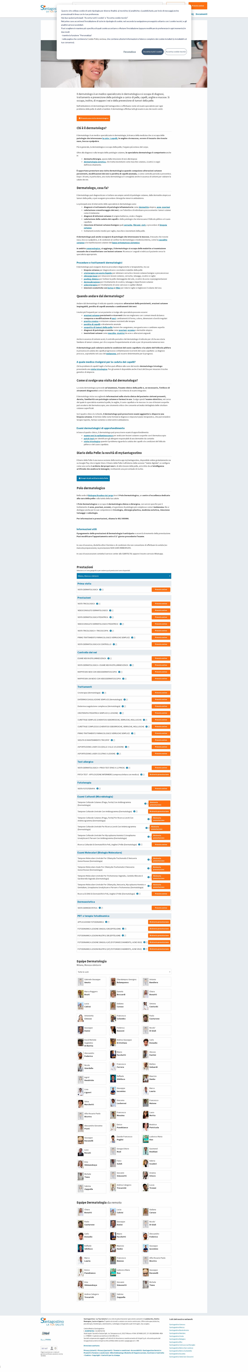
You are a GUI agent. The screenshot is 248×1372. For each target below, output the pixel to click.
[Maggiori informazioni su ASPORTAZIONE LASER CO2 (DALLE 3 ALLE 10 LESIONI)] (128, 747)
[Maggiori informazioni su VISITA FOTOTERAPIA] (100, 788)
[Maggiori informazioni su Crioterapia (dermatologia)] (105, 693)
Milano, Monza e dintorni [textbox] (88, 576)
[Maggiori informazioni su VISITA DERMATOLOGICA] (102, 589)
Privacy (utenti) (90, 1350)
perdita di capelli (92, 324)
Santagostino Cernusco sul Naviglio (182, 1345)
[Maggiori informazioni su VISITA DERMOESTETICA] (102, 908)
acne (159, 207)
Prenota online (198, 6)
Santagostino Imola (176, 1336)
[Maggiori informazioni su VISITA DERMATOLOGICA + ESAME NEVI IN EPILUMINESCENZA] (133, 665)
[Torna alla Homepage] (51, 8)
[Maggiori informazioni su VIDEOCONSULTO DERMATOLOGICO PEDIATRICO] (123, 624)
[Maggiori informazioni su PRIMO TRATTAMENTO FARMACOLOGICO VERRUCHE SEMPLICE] (134, 637)
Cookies (88, 1355)
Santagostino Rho (175, 1342)
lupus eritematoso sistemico (126, 242)
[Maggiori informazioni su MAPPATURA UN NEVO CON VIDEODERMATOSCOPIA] (125, 679)
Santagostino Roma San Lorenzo (181, 1348)
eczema (131, 330)
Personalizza (130, 51)
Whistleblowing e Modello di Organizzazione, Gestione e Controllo (137, 1353)
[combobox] (124, 576)
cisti (143, 225)
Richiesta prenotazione (159, 774)
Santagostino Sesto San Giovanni (181, 1357)
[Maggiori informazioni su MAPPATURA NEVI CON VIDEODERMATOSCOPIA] (121, 672)
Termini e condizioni (121, 1350)
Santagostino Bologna (177, 1339)
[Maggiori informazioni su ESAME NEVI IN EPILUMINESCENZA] (111, 658)
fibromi (136, 225)
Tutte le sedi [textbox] (83, 972)
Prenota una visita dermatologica (94, 118)
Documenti (201, 14)
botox (111, 288)
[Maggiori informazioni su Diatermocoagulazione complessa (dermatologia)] (125, 706)
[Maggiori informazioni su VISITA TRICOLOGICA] (99, 604)
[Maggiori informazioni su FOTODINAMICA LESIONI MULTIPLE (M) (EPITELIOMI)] (125, 935)
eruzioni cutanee (92, 315)
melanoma (111, 353)
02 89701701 (89, 1331)
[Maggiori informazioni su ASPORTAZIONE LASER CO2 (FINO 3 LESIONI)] (120, 754)
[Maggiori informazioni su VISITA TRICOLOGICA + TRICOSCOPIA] (113, 631)
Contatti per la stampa (110, 1355)
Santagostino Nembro (177, 1333)
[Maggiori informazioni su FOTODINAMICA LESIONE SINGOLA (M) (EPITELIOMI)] (125, 929)
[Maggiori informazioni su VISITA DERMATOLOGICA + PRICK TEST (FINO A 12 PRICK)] (129, 768)
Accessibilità (136, 1350)
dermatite (144, 207)
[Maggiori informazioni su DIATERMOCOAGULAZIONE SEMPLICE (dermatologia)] (127, 699)
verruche (128, 225)
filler (118, 288)
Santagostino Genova (177, 1324)
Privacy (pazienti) (105, 1350)
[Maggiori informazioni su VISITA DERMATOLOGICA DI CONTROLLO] (116, 644)
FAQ (192, 14)
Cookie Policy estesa (96, 39)
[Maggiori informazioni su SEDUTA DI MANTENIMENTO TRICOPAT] (114, 740)
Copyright (96, 1355)
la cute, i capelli (109, 138)
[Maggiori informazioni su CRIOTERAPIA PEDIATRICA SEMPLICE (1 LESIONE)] (123, 713)
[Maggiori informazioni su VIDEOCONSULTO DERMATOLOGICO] (112, 610)
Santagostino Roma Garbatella (180, 1351)
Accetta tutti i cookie (152, 51)
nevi (114, 318)
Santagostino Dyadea (177, 1354)
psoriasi (166, 207)
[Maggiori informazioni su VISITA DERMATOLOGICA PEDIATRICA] (113, 617)
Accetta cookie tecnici (176, 51)
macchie (112, 333)
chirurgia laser (91, 276)
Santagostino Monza (176, 1327)
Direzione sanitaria (91, 1346)
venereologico (93, 248)
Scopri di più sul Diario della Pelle (94, 478)
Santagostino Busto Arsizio (179, 1330)
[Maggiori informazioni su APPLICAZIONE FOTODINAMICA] (108, 922)
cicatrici (121, 333)
